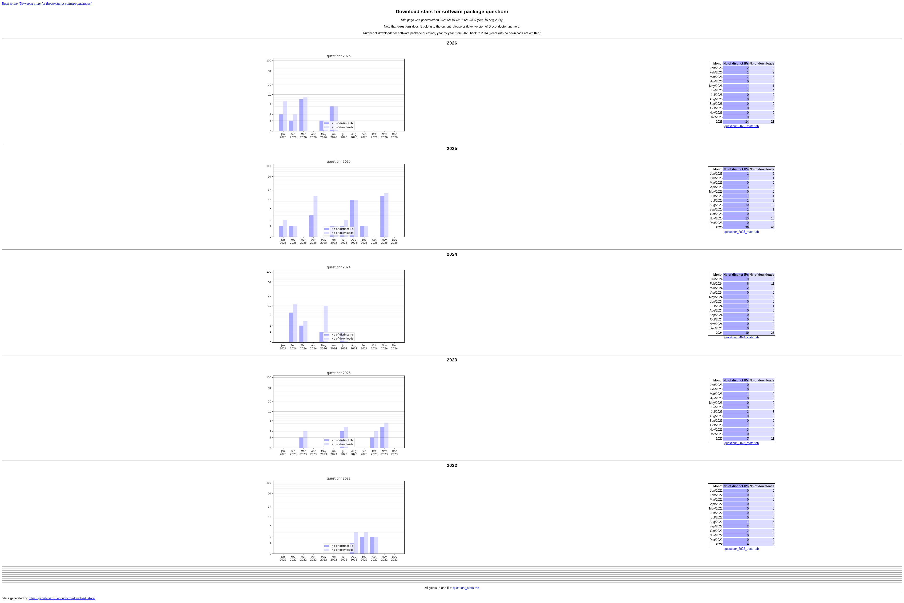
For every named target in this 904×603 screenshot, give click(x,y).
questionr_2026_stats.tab (741, 126)
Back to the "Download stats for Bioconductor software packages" (47, 3)
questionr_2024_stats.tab (741, 337)
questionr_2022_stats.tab (741, 548)
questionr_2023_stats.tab (741, 443)
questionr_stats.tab (466, 588)
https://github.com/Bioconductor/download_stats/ (62, 598)
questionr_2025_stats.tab (741, 232)
